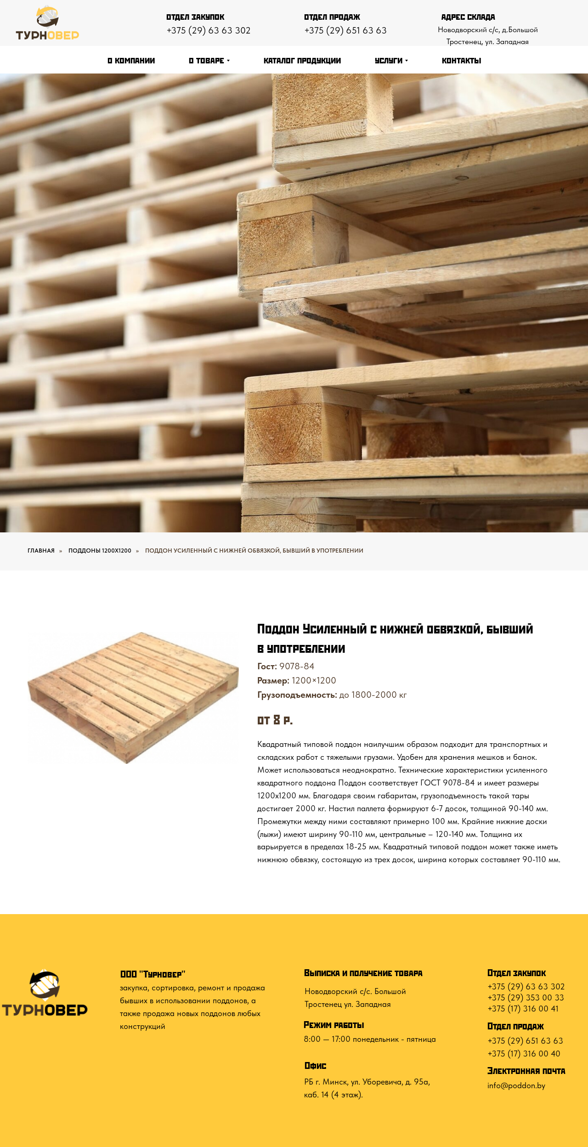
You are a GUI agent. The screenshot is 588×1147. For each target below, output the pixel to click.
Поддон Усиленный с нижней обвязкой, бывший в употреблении (254, 550)
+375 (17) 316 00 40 (523, 1053)
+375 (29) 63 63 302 (208, 30)
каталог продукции (302, 59)
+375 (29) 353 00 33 (525, 997)
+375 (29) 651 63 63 (345, 30)
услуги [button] (388, 59)
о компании (131, 59)
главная (41, 550)
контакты (461, 59)
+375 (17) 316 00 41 (523, 1008)
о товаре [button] (206, 59)
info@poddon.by (516, 1085)
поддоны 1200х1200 (99, 550)
